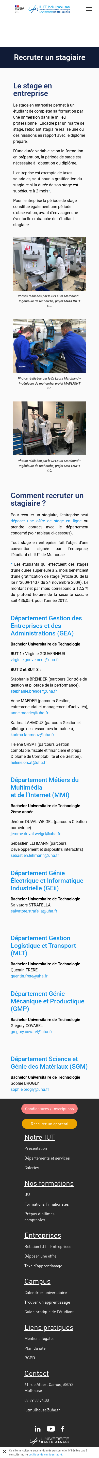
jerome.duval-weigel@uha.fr (35, 833)
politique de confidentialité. (46, 1454)
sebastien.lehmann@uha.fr (35, 855)
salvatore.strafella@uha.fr (34, 911)
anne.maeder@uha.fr (29, 712)
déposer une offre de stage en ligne (46, 521)
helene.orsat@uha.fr (29, 762)
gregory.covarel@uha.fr (31, 1031)
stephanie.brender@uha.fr (34, 691)
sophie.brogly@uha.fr (30, 1089)
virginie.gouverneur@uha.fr (35, 659)
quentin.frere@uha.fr (29, 976)
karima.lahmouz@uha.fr (32, 734)
